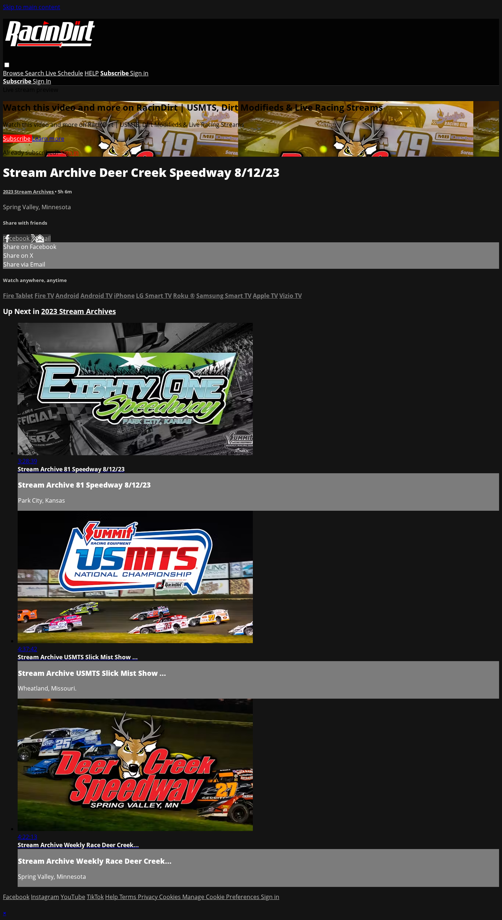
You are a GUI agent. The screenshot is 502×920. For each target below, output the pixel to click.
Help (112, 897)
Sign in (139, 73)
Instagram (45, 897)
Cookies (170, 897)
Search (35, 73)
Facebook (17, 238)
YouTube (73, 897)
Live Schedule (64, 73)
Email (43, 238)
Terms (128, 897)
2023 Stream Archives (29, 191)
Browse (14, 73)
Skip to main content (31, 7)
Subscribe (17, 139)
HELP (92, 73)
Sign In (42, 81)
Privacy (148, 897)
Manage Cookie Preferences (221, 897)
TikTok (95, 897)
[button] (6, 65)
